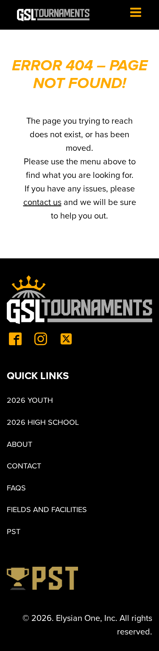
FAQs (16, 488)
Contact (24, 466)
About (19, 444)
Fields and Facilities (47, 509)
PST (13, 531)
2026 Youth (30, 400)
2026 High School (43, 422)
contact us (42, 202)
